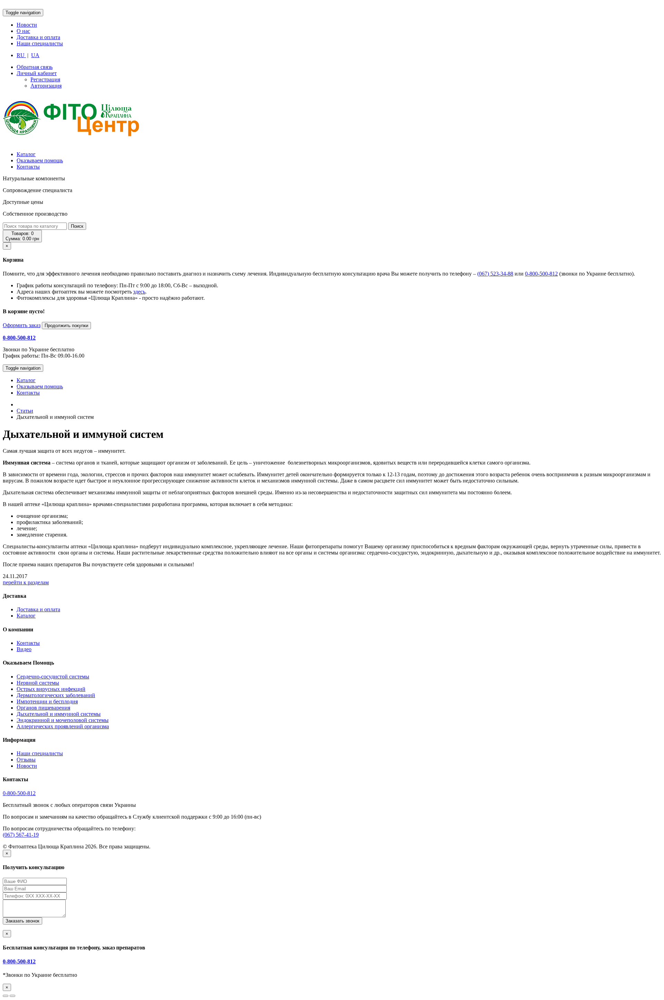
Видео (24, 649)
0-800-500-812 (541, 274)
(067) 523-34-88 (495, 274)
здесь (139, 292)
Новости (27, 25)
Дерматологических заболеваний (56, 695)
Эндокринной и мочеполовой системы (63, 720)
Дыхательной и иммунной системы (59, 714)
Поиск (77, 226)
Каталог (26, 154)
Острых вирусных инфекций (51, 689)
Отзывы (26, 760)
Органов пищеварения (43, 708)
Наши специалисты (40, 43)
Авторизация (46, 86)
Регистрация (45, 79)
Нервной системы (38, 683)
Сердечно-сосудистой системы (53, 676)
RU (21, 55)
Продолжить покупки (66, 325)
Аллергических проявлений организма (63, 726)
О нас (23, 31)
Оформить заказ (21, 325)
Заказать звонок (22, 921)
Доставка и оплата (38, 37)
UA (35, 55)
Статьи (25, 411)
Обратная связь (35, 67)
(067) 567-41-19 (21, 835)
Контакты (28, 167)
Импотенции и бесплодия (47, 701)
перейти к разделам (26, 582)
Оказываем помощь (40, 160)
